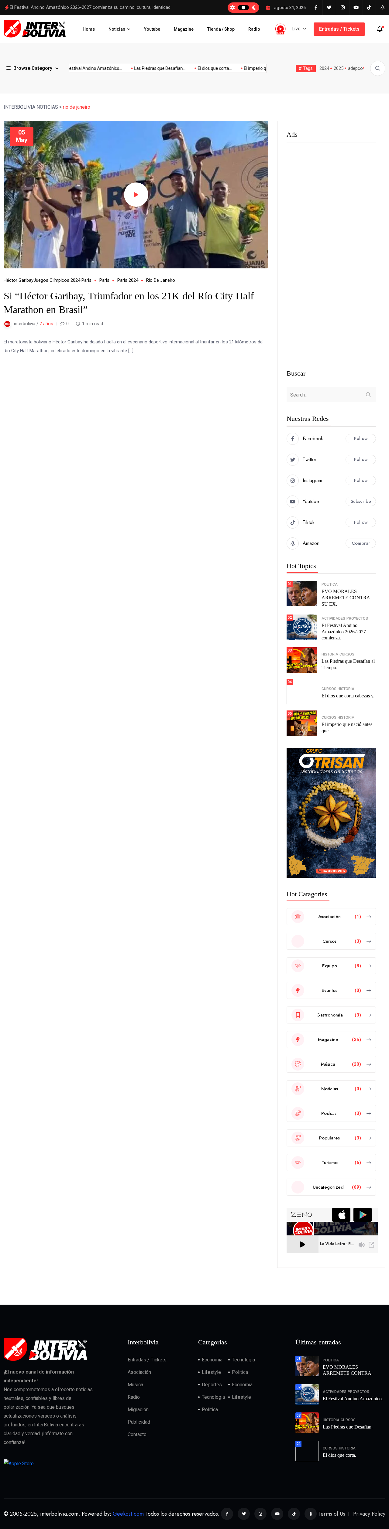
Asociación (139, 1372)
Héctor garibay (18, 280)
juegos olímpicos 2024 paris (62, 280)
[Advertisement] (331, 257)
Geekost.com (128, 1514)
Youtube (152, 29)
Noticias (116, 29)
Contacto (137, 1434)
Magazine (184, 29)
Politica (330, 584)
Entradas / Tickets (339, 29)
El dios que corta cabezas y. (348, 695)
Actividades (333, 618)
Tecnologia (243, 1360)
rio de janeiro (160, 280)
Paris (104, 280)
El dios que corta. (339, 1455)
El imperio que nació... (251, 68)
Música (135, 1385)
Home (89, 29)
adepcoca (358, 68)
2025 (338, 68)
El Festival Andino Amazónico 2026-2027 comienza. (344, 632)
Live (296, 29)
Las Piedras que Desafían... (147, 68)
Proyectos (357, 618)
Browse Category (32, 68)
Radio (254, 29)
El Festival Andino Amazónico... (79, 68)
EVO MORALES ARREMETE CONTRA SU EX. (346, 598)
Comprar (361, 543)
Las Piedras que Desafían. (348, 1426)
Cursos (346, 654)
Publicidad (139, 1422)
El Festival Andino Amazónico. (353, 1398)
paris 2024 (127, 280)
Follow (361, 438)
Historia (330, 654)
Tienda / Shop (221, 29)
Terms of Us (331, 1514)
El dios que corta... (202, 68)
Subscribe (361, 501)
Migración (138, 1409)
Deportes (212, 1385)
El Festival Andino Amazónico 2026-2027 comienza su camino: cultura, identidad (90, 7)
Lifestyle (211, 1372)
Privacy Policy (369, 1514)
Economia (212, 1360)
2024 (324, 68)
